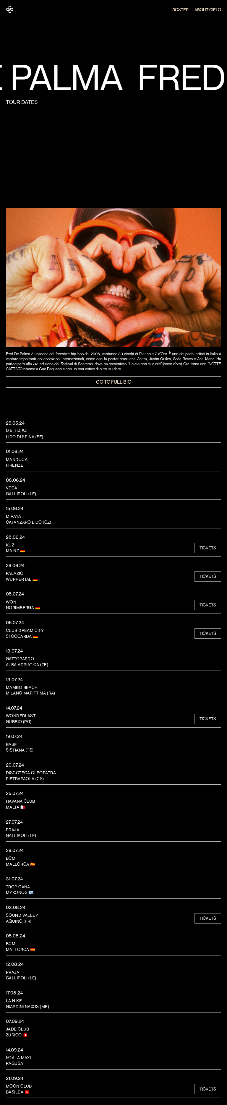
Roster (180, 9)
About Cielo (207, 9)
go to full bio (113, 382)
